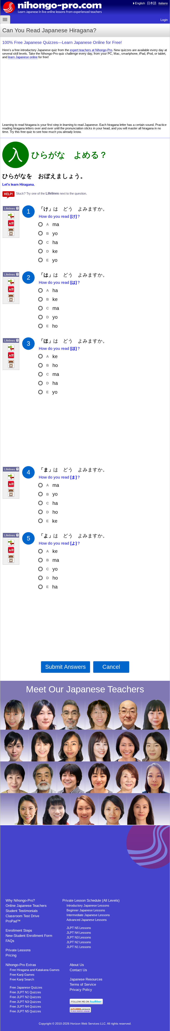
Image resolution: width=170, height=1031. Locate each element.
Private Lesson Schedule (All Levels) (91, 900)
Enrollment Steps (19, 930)
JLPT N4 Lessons (79, 932)
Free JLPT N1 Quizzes (25, 992)
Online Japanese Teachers (26, 906)
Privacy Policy (81, 990)
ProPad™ (13, 921)
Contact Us (78, 970)
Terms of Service (83, 984)
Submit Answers (65, 667)
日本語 (151, 3)
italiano (163, 3)
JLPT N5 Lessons (79, 928)
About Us (77, 965)
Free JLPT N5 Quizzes (25, 1011)
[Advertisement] (85, 91)
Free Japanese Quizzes (26, 987)
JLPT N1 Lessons (79, 947)
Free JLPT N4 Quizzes (25, 1006)
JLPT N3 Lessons (79, 937)
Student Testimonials (22, 911)
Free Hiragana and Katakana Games (35, 970)
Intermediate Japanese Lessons (88, 915)
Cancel (111, 667)
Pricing (11, 955)
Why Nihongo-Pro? (20, 900)
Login (164, 20)
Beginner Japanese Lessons (86, 910)
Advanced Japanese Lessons (87, 920)
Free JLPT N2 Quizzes (25, 997)
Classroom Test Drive (22, 916)
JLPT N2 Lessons (79, 942)
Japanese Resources (86, 979)
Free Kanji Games (22, 974)
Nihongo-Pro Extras (21, 965)
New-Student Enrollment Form (29, 936)
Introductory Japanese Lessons (88, 905)
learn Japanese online (23, 57)
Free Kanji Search (22, 979)
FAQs (10, 941)
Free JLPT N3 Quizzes (25, 1001)
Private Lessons (18, 950)
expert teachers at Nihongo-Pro (91, 50)
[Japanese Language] (80, 1011)
